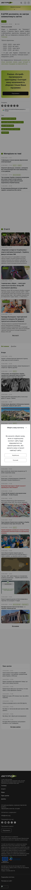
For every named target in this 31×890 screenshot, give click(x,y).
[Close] (26, 428)
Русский (15, 460)
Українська (15, 455)
